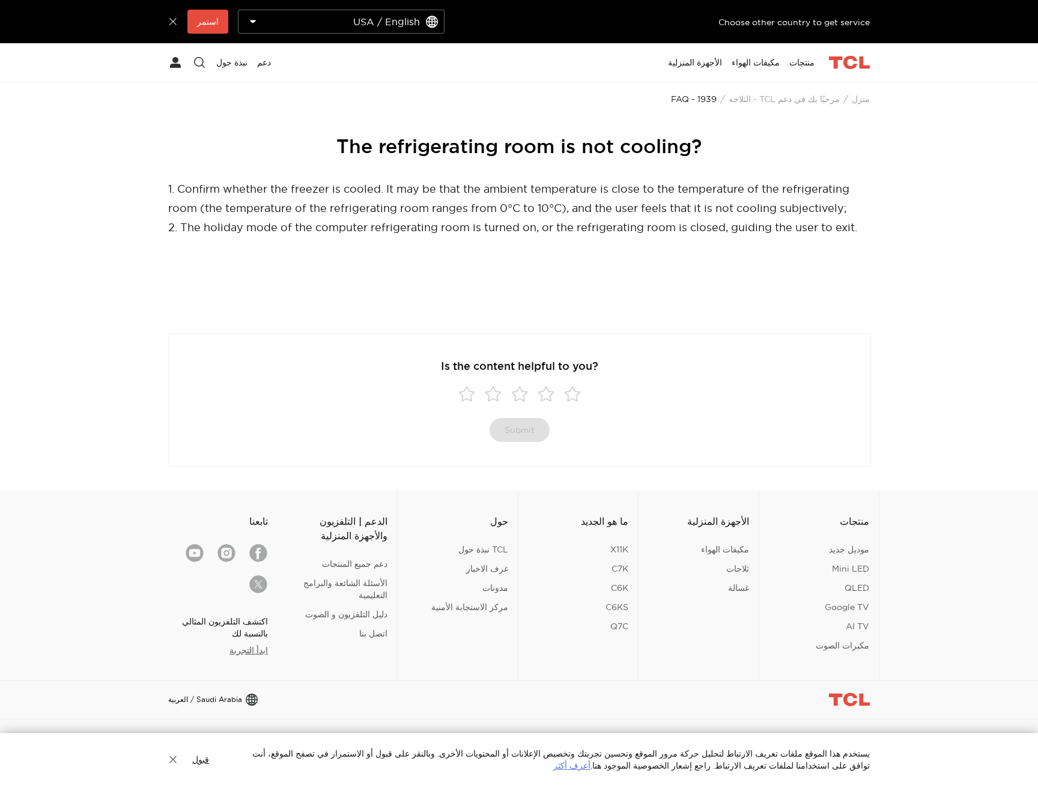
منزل (861, 99)
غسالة (738, 587)
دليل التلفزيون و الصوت (346, 614)
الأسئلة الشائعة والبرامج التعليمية (345, 589)
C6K (619, 587)
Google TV (847, 607)
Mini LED (850, 568)
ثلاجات (737, 568)
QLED (857, 587)
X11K (619, 549)
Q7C (619, 626)
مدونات (495, 587)
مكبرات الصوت (842, 645)
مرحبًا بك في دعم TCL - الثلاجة (784, 99)
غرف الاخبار (487, 568)
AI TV (857, 626)
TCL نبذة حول (483, 549)
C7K (620, 568)
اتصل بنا (373, 633)
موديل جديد (849, 549)
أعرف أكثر (571, 765)
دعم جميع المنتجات (354, 563)
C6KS (617, 607)
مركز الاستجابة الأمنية (469, 607)
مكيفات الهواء (725, 549)
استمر (208, 21)
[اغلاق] (173, 759)
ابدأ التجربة (248, 650)
